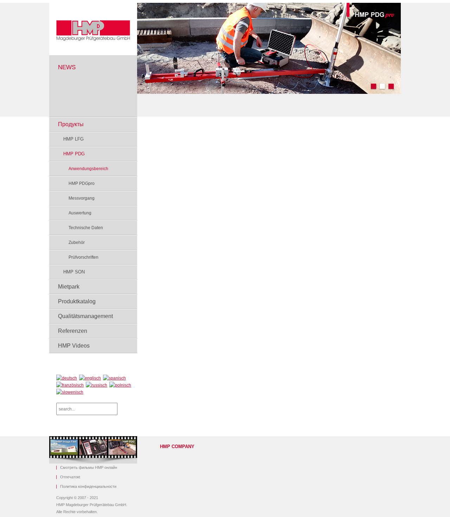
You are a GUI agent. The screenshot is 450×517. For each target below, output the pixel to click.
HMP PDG (74, 153)
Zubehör (77, 242)
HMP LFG (73, 139)
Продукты (71, 124)
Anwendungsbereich (88, 168)
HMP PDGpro (82, 183)
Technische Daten (86, 227)
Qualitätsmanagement (85, 316)
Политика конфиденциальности (88, 487)
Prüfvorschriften (83, 257)
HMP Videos (74, 346)
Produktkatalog (77, 301)
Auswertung (80, 213)
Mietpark (68, 287)
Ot (70, 477)
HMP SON (74, 271)
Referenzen (72, 331)
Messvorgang (82, 198)
